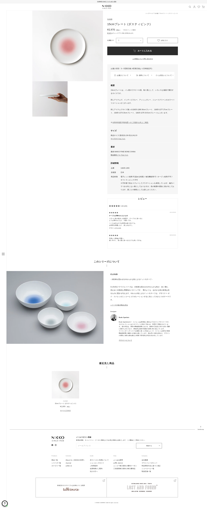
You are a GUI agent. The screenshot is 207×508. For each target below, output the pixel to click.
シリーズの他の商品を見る (119, 305)
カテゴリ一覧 (56, 466)
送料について (144, 75)
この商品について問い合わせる (142, 59)
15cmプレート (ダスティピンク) (65, 403)
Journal (68, 463)
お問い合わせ (118, 463)
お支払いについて (165, 75)
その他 (156, 13)
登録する (149, 446)
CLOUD (109, 19)
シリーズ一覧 (56, 463)
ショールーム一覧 (148, 468)
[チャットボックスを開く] (5, 503)
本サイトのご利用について (99, 460)
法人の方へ (94, 471)
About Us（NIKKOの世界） (75, 460)
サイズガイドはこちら (118, 139)
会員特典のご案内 (96, 468)
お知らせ (69, 466)
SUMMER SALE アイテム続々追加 (106, 1)
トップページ (149, 13)
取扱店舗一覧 (146, 471)
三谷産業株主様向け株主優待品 (124, 468)
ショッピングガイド (97, 463)
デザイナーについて (125, 340)
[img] (113, 212)
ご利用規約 (94, 466)
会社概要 (145, 460)
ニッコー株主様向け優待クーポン (125, 466)
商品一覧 (55, 460)
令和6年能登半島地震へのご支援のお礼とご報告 (130, 122)
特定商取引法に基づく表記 (151, 466)
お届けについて (123, 75)
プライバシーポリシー (149, 463)
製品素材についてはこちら (119, 155)
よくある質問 (118, 460)
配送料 (109, 33)
